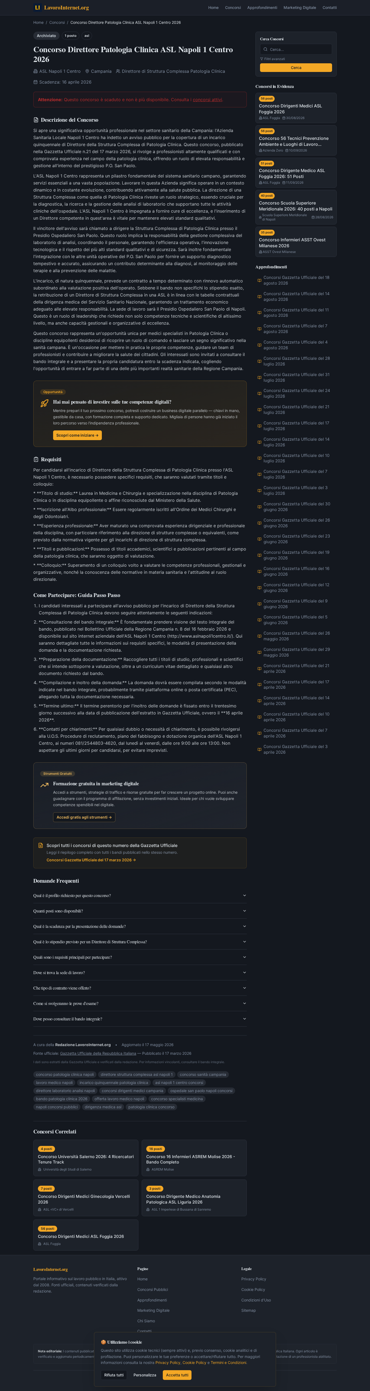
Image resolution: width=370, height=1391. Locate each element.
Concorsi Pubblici (152, 1289)
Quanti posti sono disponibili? (58, 911)
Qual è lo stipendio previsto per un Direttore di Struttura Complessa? (90, 941)
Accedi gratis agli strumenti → (84, 817)
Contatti (330, 7)
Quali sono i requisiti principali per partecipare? (72, 957)
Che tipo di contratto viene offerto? (62, 988)
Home (213, 7)
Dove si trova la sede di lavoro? (59, 972)
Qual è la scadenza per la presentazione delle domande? (79, 926)
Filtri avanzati (274, 59)
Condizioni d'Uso (256, 1300)
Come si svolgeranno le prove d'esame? (65, 1003)
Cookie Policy (253, 1289)
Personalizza (145, 1375)
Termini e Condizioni (228, 1362)
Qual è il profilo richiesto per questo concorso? (72, 895)
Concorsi (233, 7)
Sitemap (248, 1310)
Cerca (296, 67)
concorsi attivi (207, 99)
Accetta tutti (177, 1375)
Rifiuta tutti (114, 1375)
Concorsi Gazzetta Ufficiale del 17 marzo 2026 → (91, 860)
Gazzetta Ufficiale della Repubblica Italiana (98, 1053)
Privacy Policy (253, 1279)
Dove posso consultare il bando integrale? (67, 1018)
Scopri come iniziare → (77, 435)
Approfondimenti (262, 7)
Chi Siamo (146, 1321)
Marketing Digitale (300, 7)
